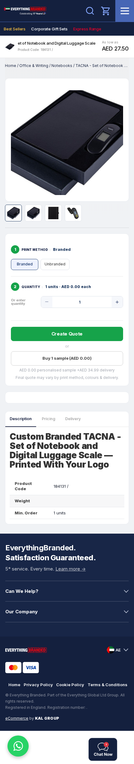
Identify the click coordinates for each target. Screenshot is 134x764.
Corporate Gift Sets (49, 28)
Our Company (21, 612)
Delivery (73, 418)
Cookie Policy (70, 684)
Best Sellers (15, 28)
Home (10, 65)
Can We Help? (21, 591)
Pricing (48, 418)
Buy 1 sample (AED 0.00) (66, 358)
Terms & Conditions (107, 684)
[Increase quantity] (117, 302)
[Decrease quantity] (46, 302)
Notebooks (61, 65)
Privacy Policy (38, 684)
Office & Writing (33, 65)
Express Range (87, 28)
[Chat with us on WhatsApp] (18, 746)
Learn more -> (70, 569)
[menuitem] (14, 29)
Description (21, 418)
